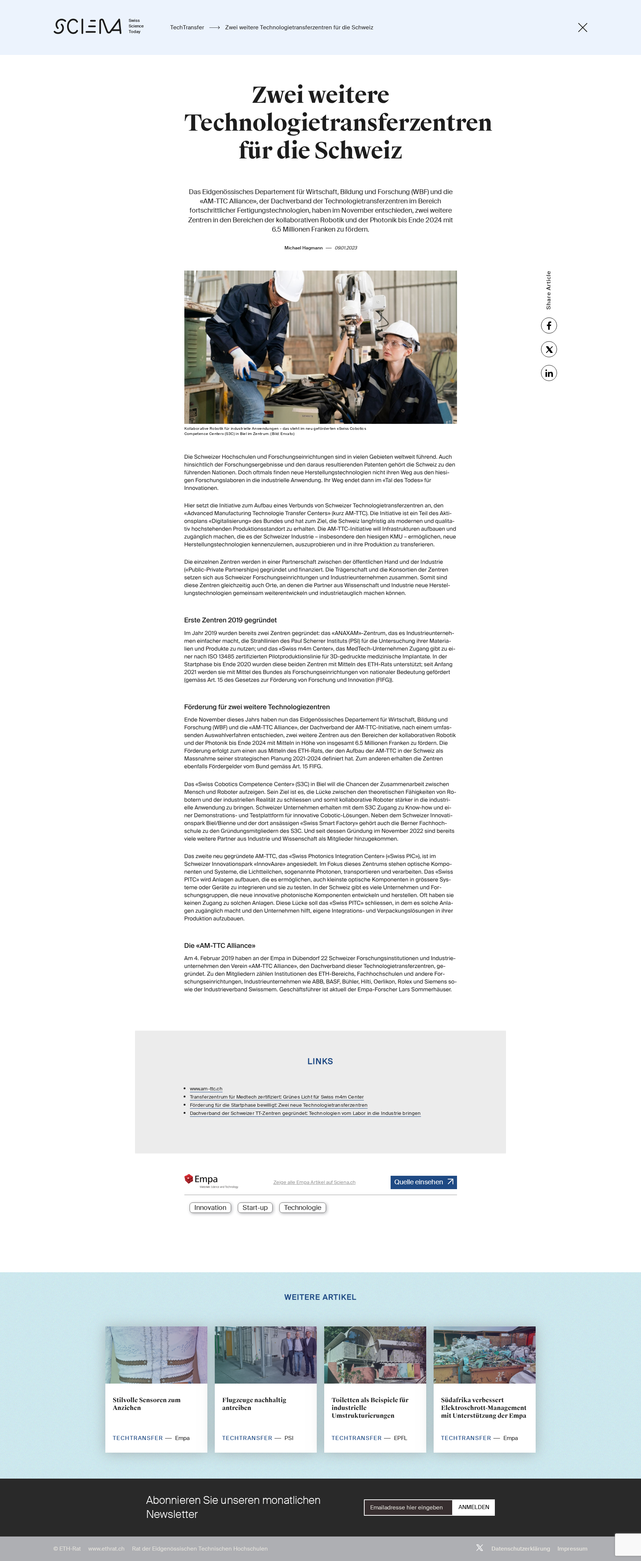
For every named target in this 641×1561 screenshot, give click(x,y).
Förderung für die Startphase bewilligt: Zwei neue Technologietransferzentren (279, 1105)
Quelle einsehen (418, 1182)
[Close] (583, 27)
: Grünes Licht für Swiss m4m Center (322, 1097)
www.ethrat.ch (106, 1548)
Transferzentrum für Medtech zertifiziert (235, 1097)
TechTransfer (188, 27)
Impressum (573, 1548)
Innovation (210, 1207)
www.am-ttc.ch (206, 1089)
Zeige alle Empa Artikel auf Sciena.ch (314, 1182)
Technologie (302, 1207)
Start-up (255, 1207)
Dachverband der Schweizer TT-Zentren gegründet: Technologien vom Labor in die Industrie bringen (305, 1113)
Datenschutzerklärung (521, 1548)
